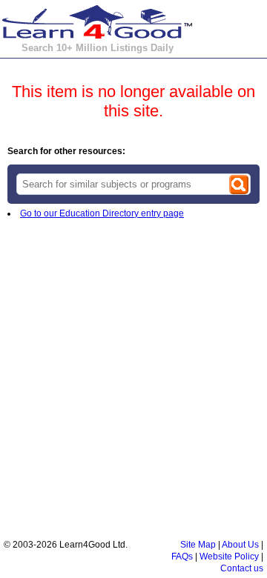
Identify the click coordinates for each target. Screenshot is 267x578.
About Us (240, 544)
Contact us (241, 568)
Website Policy (229, 556)
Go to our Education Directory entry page (102, 213)
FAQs (182, 556)
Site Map (198, 544)
